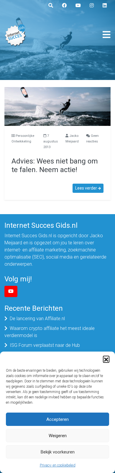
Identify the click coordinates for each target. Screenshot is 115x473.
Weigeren (58, 435)
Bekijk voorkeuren (58, 452)
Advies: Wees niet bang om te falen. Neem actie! (55, 165)
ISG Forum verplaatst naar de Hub (45, 345)
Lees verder (86, 188)
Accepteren (57, 419)
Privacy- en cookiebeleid (57, 465)
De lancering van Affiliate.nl (37, 318)
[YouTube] (10, 291)
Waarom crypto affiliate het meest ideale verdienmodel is (49, 332)
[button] (106, 359)
